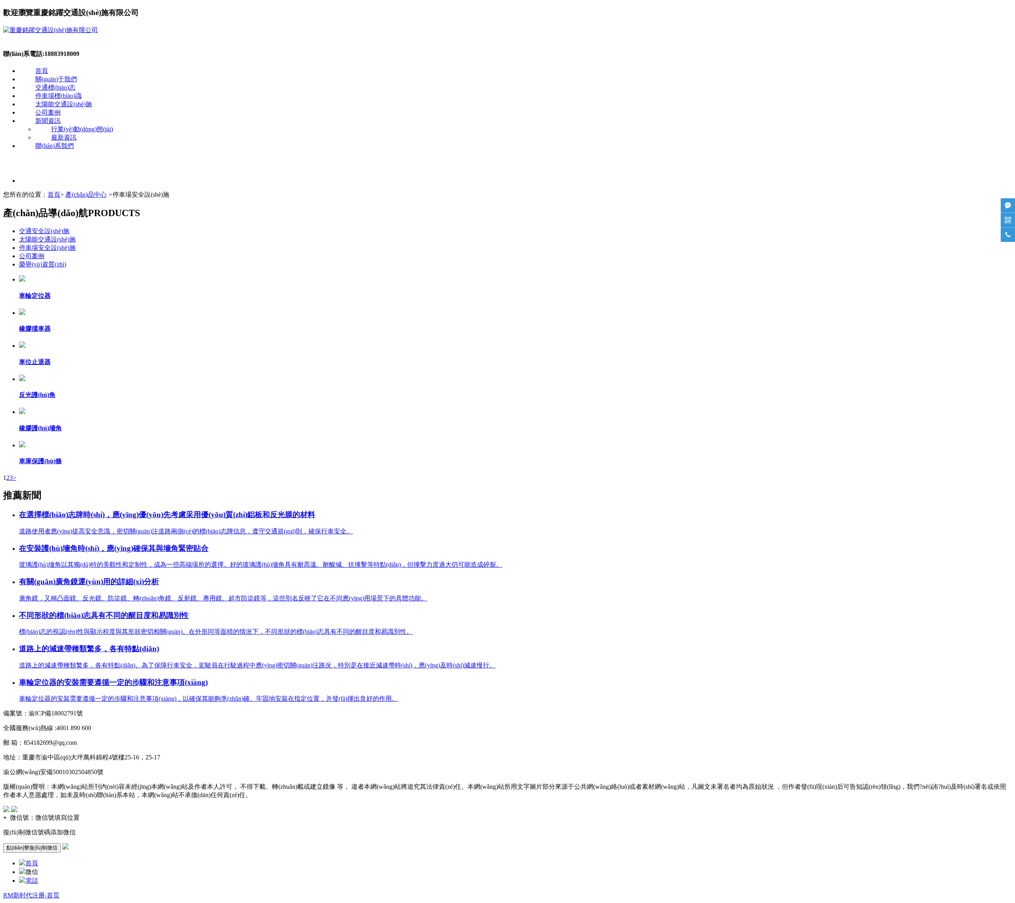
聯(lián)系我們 (54, 145)
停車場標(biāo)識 (58, 95)
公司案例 (48, 112)
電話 (31, 880)
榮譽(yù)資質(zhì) (42, 264)
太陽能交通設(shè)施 (63, 104)
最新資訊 (64, 137)
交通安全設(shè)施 (44, 231)
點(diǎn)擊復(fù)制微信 (31, 848)
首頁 (41, 70)
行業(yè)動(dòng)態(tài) (82, 129)
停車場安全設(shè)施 (47, 247)
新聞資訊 (48, 120)
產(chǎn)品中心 (86, 194)
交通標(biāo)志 (55, 87)
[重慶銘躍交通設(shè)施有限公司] (50, 30)
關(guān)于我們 (56, 79)
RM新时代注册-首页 (31, 895)
